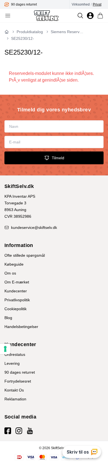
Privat (97, 4)
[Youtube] (30, 430)
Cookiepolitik (15, 309)
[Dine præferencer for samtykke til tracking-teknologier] (5, 349)
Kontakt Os (14, 390)
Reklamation (15, 399)
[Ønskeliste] (90, 15)
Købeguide (14, 264)
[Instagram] (19, 430)
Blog (8, 317)
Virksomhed (81, 4)
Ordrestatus (14, 354)
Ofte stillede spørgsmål (24, 255)
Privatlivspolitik (17, 300)
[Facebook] (7, 430)
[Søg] (80, 15)
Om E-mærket (16, 282)
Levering (12, 363)
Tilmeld (58, 158)
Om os (10, 273)
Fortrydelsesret (17, 381)
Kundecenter (15, 291)
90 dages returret (19, 372)
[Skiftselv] (46, 15)
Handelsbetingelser (21, 326)
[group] (36, 4)
